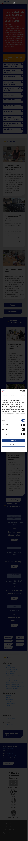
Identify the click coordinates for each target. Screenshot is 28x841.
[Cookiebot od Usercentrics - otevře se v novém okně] (19, 391)
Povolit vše (13, 440)
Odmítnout (13, 449)
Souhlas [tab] (5, 395)
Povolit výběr (13, 444)
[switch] (23, 425)
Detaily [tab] (13, 395)
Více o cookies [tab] (21, 395)
